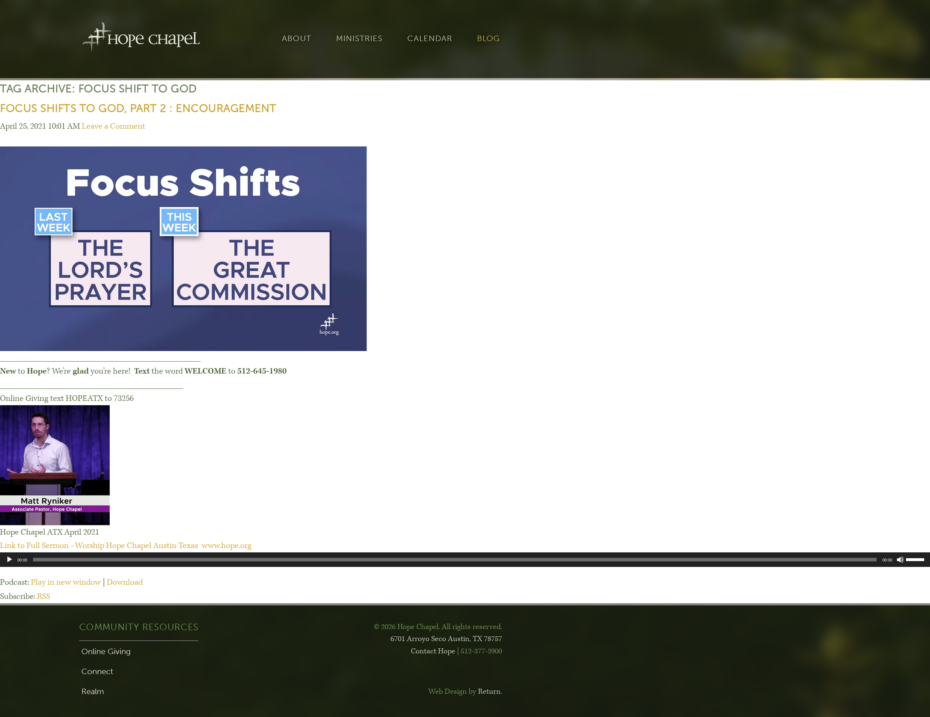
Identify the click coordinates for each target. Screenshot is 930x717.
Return (489, 691)
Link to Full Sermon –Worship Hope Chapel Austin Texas (100, 545)
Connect (97, 671)
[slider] (916, 558)
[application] (465, 559)
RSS (43, 596)
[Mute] (900, 559)
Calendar (429, 39)
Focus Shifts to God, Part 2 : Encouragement (138, 108)
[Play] (9, 559)
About (296, 39)
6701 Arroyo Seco (446, 639)
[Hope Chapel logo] (141, 39)
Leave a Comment (113, 126)
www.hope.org (226, 545)
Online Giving (106, 651)
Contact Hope (433, 651)
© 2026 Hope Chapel (406, 627)
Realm (92, 691)
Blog (488, 39)
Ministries (359, 39)
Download (125, 582)
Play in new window (66, 582)
